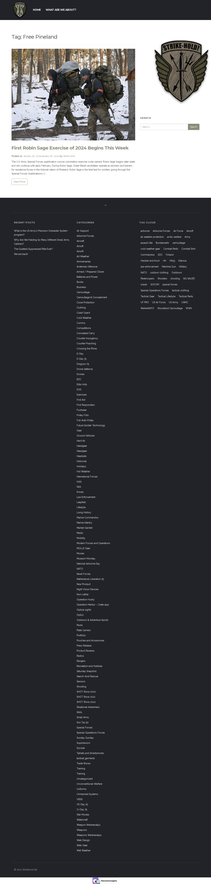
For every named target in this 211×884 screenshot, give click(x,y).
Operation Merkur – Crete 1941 (93, 604)
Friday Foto (83, 415)
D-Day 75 (81, 358)
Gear (79, 430)
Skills (79, 712)
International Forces (87, 476)
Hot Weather (83, 471)
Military (183, 266)
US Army (173, 302)
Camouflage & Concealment (92, 297)
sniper (144, 284)
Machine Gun (169, 266)
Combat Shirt (188, 248)
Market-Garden (85, 528)
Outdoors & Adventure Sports (92, 620)
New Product (83, 584)
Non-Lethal (83, 594)
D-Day (80, 353)
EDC (79, 379)
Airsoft (80, 246)
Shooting (81, 686)
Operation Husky (85, 599)
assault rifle (146, 243)
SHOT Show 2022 (86, 702)
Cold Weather (84, 318)
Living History (84, 512)
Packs (80, 625)
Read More (19, 181)
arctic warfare (174, 237)
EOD (79, 389)
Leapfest (81, 502)
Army (187, 237)
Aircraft (80, 241)
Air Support (83, 230)
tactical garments (86, 758)
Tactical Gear (147, 296)
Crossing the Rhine (87, 348)
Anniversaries (84, 261)
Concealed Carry (86, 333)
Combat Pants (170, 248)
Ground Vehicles (86, 435)
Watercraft (82, 819)
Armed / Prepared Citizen (90, 271)
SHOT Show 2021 (86, 697)
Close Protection (85, 302)
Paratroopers (147, 278)
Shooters (162, 278)
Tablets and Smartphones (90, 753)
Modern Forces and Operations (93, 543)
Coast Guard (83, 312)
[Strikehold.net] (19, 10)
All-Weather (83, 256)
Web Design (83, 840)
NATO (80, 568)
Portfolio (81, 635)
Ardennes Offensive (87, 266)
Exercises (82, 394)
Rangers (81, 661)
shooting (175, 278)
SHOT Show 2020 (86, 691)
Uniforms (81, 789)
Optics (80, 615)
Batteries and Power (87, 277)
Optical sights (84, 609)
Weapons (82, 830)
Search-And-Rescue (87, 676)
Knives (80, 492)
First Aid (81, 399)
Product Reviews (85, 650)
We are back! (21, 254)
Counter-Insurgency (87, 338)
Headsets (82, 456)
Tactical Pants (186, 296)
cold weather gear (150, 248)
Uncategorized (84, 778)
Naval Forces (83, 574)
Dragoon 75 (83, 364)
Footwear (82, 410)
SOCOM (155, 284)
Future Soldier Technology (91, 425)
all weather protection (152, 237)
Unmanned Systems (87, 794)
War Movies (83, 814)
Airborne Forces (85, 236)
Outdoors (177, 272)
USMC (184, 302)
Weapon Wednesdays (88, 825)
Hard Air (81, 440)
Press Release (84, 645)
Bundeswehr (162, 243)
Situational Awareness (88, 707)
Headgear (82, 446)
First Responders (86, 405)
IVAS (79, 481)
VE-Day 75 (82, 804)
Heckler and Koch (150, 260)
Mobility (81, 538)
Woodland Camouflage (169, 308)
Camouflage (83, 292)
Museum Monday (86, 558)
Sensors (81, 681)
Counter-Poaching (86, 343)
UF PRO (145, 302)
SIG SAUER (189, 278)
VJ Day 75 (82, 809)
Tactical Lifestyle (166, 296)
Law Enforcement (86, 497)
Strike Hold (69, 156)
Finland (170, 254)
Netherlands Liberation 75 (90, 579)
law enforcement (150, 266)
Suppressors (83, 743)
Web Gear (82, 845)
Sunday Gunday (85, 737)
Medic (80, 533)
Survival (81, 748)
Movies (80, 553)
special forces (169, 284)
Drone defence (85, 369)
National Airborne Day (88, 563)
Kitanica (182, 260)
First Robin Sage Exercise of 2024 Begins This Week (70, 148)
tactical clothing (180, 290)
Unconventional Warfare (89, 784)
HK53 (172, 260)
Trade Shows (83, 763)
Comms (81, 323)
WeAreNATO (147, 308)
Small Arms (83, 717)
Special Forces (84, 727)
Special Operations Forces (91, 732)
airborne (145, 231)
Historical (82, 461)
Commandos (148, 254)
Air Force (178, 231)
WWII (189, 308)
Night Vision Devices (88, 589)
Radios (80, 656)
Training (81, 768)
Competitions (84, 328)
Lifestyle (81, 507)
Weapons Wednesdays (89, 835)
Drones (80, 374)
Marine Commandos (87, 517)
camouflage (178, 243)
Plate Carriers (84, 630)
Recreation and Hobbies (89, 666)
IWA (79, 487)
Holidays (81, 466)
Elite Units (82, 384)
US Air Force (159, 302)
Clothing (81, 307)
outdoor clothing (159, 272)
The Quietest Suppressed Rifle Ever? (33, 249)
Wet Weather (83, 850)
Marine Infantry (84, 522)
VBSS (79, 799)
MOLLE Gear (83, 548)
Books (80, 282)
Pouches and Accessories (90, 640)
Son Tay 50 (83, 722)
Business (81, 287)
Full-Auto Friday (85, 420)
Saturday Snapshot (86, 671)
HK (164, 260)
